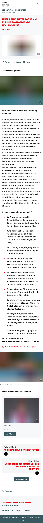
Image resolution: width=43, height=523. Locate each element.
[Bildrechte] (38, 54)
